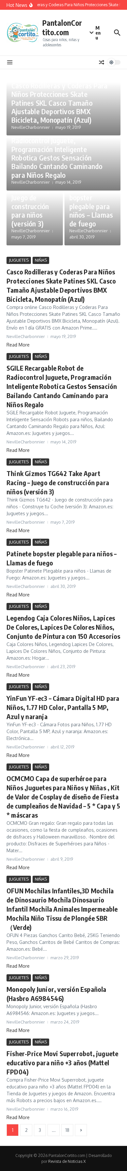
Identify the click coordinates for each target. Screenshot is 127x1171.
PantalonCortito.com (62, 27)
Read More (18, 344)
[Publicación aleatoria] (101, 62)
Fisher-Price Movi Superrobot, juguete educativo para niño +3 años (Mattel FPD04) (62, 1062)
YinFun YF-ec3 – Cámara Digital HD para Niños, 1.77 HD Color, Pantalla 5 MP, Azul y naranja (63, 707)
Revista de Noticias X (67, 1161)
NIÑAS (41, 260)
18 (67, 1130)
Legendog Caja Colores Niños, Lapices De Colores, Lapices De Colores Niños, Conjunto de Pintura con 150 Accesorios (63, 627)
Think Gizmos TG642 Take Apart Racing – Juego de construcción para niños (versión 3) (33, 197)
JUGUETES (19, 260)
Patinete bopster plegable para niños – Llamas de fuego (91, 206)
